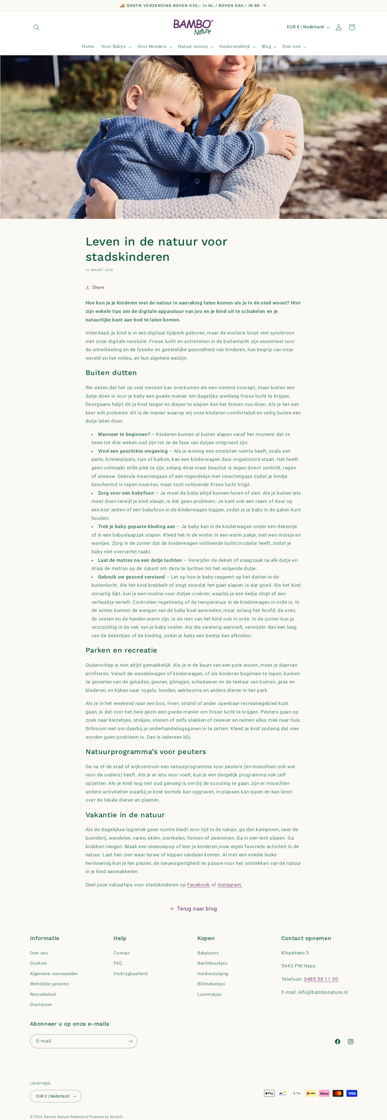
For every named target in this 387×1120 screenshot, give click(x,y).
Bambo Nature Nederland (66, 1117)
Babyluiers (208, 953)
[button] (36, 27)
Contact (122, 953)
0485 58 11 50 (321, 979)
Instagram (229, 885)
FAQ (118, 963)
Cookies (38, 963)
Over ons (39, 953)
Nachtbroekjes (212, 963)
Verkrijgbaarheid (130, 973)
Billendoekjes (211, 983)
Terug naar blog (197, 908)
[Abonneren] (130, 1041)
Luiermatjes (209, 994)
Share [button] (98, 287)
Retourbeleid (43, 994)
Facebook (198, 885)
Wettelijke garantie (49, 983)
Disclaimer (41, 1004)
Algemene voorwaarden (54, 973)
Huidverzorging (212, 973)
